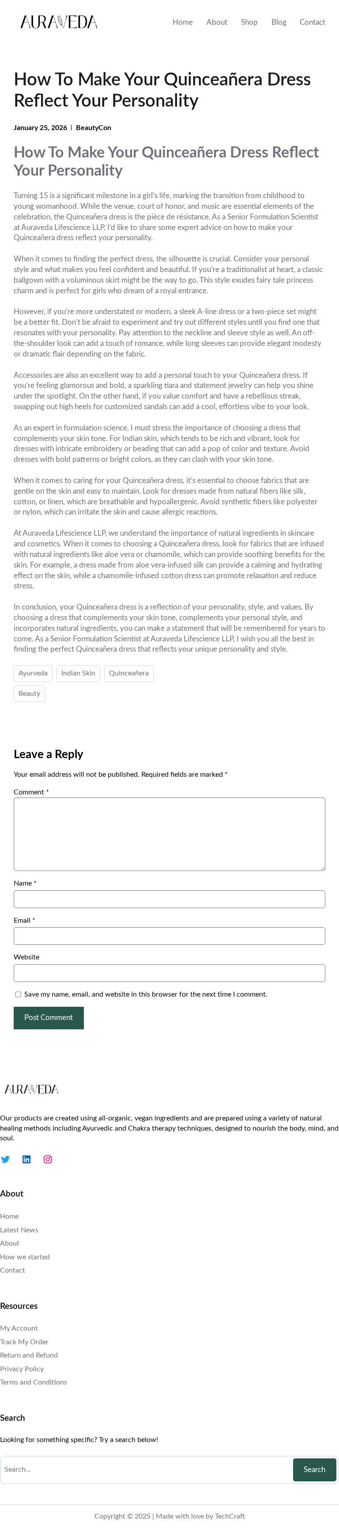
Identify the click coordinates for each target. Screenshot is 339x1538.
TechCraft (230, 1516)
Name (25, 883)
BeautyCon (93, 127)
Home (183, 22)
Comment (31, 792)
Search (314, 1469)
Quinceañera (129, 673)
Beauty (29, 693)
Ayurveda (33, 673)
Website (26, 957)
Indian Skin (78, 673)
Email (24, 920)
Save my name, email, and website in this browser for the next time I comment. (145, 994)
